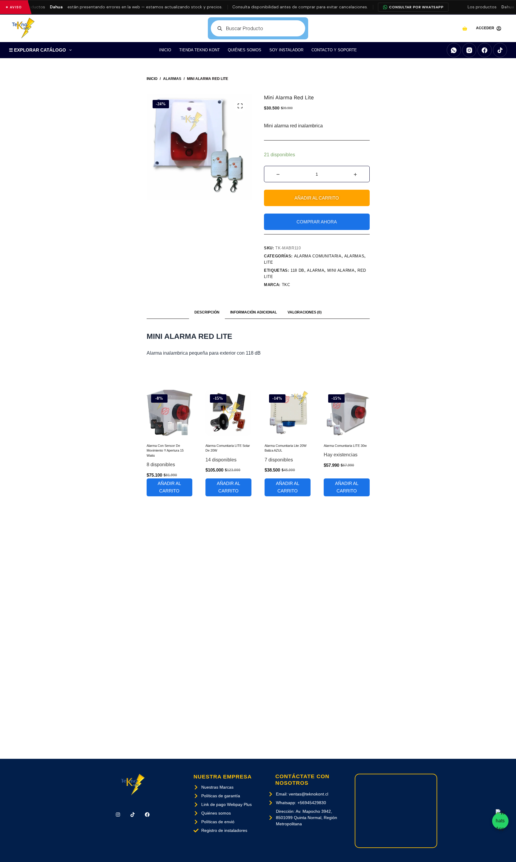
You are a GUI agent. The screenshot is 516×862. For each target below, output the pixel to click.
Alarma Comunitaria (318, 256)
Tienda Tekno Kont (199, 50)
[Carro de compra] (465, 28)
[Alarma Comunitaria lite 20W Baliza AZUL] (288, 413)
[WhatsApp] (454, 50)
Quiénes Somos (244, 50)
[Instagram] (469, 50)
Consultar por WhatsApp (416, 7)
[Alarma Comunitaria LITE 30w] (347, 413)
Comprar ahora (317, 221)
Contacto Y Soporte (334, 50)
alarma (315, 270)
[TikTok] (500, 50)
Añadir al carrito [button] (169, 487)
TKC (286, 284)
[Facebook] (484, 50)
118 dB (297, 270)
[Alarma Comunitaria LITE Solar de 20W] (228, 413)
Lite (268, 262)
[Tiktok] (132, 814)
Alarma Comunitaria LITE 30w (345, 445)
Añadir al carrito (316, 197)
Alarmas (354, 256)
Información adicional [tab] (253, 312)
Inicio (165, 50)
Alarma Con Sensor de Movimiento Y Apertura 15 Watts (165, 450)
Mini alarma (341, 270)
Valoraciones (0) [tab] (305, 312)
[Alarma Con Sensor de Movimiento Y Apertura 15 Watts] (170, 413)
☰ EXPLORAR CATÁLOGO (37, 49)
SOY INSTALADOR (286, 50)
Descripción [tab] (206, 312)
